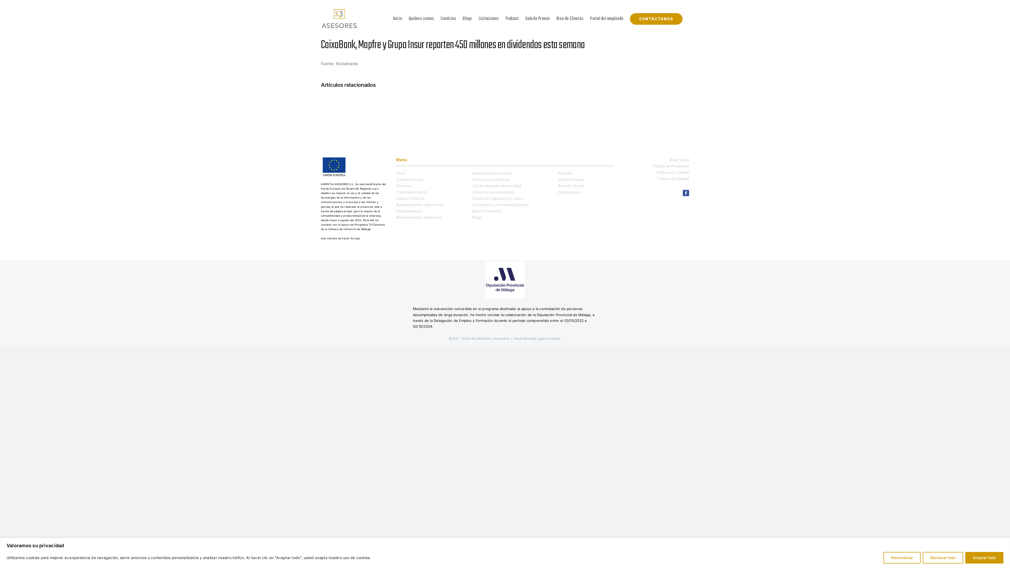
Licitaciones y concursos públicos (500, 205)
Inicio (400, 173)
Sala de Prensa (571, 180)
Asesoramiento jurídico (492, 173)
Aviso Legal (679, 160)
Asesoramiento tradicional (419, 217)
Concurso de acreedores (493, 192)
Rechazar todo (943, 557)
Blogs (477, 217)
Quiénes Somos (409, 180)
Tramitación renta (411, 192)
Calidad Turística (410, 198)
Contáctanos (569, 192)
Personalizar (902, 557)
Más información (487, 211)
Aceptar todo (984, 557)
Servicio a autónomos (491, 180)
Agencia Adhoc (549, 339)
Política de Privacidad (671, 166)
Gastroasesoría (409, 211)
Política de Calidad (673, 179)
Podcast (565, 173)
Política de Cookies (673, 172)
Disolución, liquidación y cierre (497, 198)
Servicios (404, 186)
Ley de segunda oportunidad (496, 186)
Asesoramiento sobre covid (419, 205)
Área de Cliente (571, 186)
